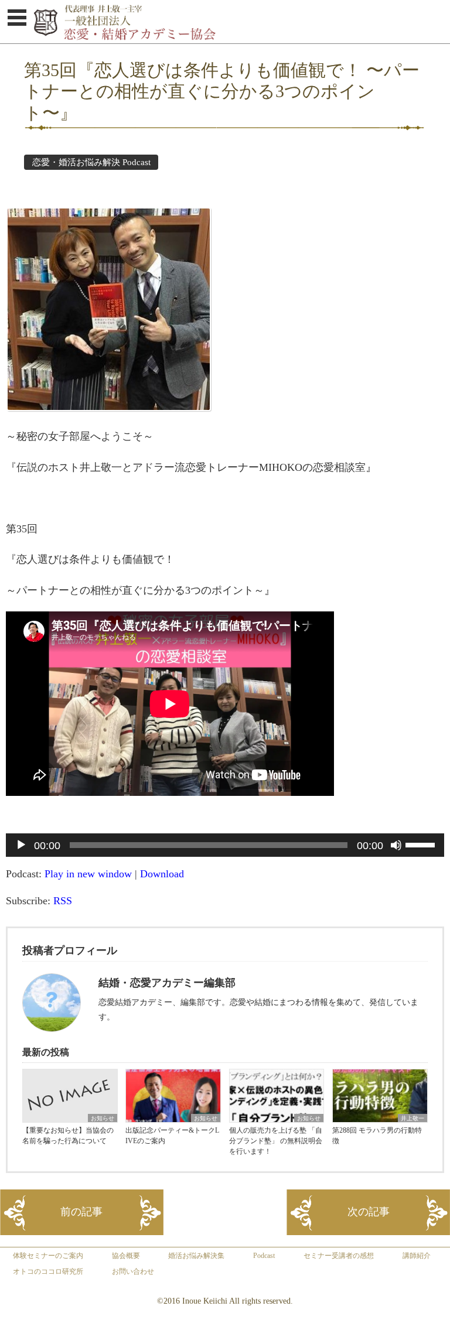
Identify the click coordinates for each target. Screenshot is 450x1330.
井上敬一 (412, 1118)
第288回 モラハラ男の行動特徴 (377, 1135)
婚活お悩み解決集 (196, 1256)
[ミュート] (396, 845)
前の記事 (81, 1212)
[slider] (421, 843)
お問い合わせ (133, 1271)
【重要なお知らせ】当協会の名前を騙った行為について (68, 1135)
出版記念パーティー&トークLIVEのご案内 (172, 1135)
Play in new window (88, 874)
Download (162, 874)
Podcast (264, 1256)
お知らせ (102, 1118)
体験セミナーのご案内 (48, 1256)
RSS (62, 901)
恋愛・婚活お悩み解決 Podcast (91, 162)
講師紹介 (417, 1256)
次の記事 (368, 1212)
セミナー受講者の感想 (339, 1256)
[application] (225, 845)
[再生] (21, 845)
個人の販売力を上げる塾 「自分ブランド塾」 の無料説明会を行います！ (275, 1140)
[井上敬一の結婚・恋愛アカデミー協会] (241, 40)
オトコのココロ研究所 (48, 1271)
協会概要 (126, 1256)
